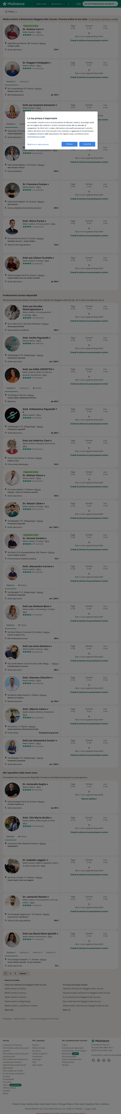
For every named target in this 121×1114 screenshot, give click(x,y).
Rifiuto (70, 144)
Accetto (87, 144)
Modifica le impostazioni (38, 144)
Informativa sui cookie (36, 137)
